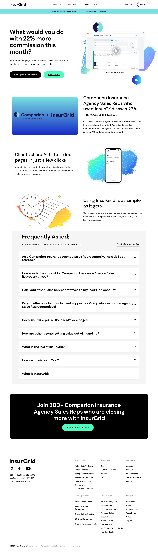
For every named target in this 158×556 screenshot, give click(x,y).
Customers (71, 4)
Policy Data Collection (84, 466)
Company (85, 4)
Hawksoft (130, 501)
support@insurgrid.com (20, 481)
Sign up (143, 4)
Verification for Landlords (112, 528)
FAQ (102, 477)
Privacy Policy (132, 473)
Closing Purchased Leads (86, 524)
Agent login (129, 4)
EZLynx (129, 505)
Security (129, 481)
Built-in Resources (83, 481)
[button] (56, 4)
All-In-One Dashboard (84, 477)
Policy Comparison (83, 470)
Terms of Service (133, 477)
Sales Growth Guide (83, 501)
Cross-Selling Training (84, 514)
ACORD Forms (107, 520)
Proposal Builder (108, 513)
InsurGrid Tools (107, 532)
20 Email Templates (83, 519)
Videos (104, 473)
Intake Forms (106, 524)
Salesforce (130, 517)
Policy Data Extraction (84, 473)
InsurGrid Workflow (109, 509)
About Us (130, 466)
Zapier (129, 520)
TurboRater (131, 513)
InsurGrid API (106, 505)
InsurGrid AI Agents (109, 501)
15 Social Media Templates (81, 507)
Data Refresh (106, 517)
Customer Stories (108, 470)
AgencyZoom (132, 509)
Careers (129, 470)
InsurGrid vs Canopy (84, 488)
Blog (95, 4)
